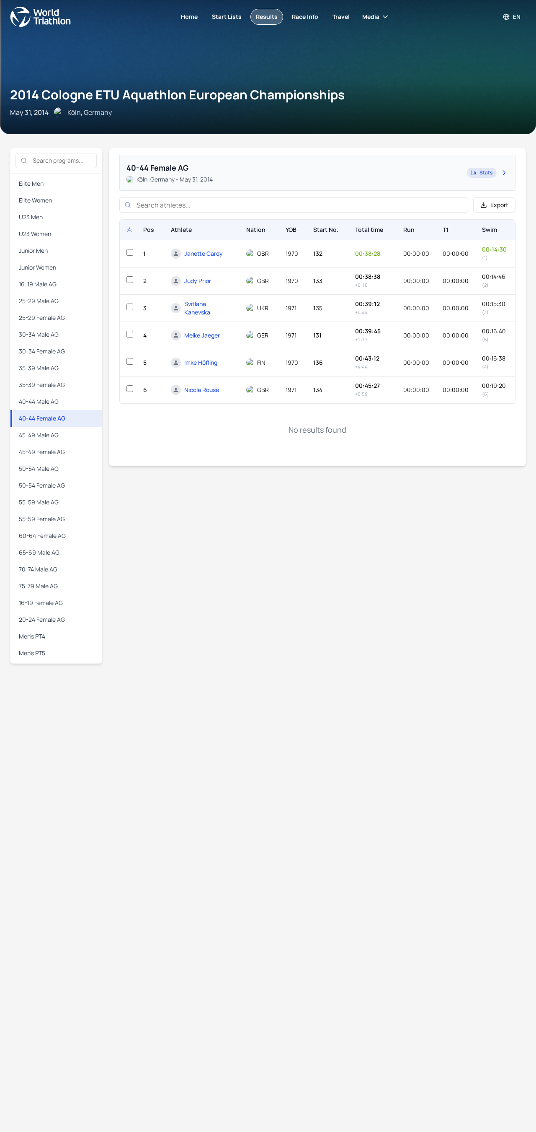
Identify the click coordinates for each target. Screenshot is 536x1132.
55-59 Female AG (42, 519)
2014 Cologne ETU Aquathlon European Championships (177, 94)
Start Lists (227, 17)
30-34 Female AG (42, 351)
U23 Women (35, 234)
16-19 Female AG (41, 603)
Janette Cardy (203, 253)
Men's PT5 (32, 653)
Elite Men (31, 183)
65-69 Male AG (39, 552)
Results (267, 17)
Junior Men (33, 250)
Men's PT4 (32, 636)
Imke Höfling (200, 362)
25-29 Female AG (42, 318)
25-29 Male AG (39, 301)
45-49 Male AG (39, 435)
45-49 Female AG (42, 452)
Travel (341, 17)
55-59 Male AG (39, 502)
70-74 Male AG (38, 569)
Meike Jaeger (202, 335)
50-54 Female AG (42, 485)
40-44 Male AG (39, 401)
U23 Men (31, 217)
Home (189, 17)
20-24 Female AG (42, 619)
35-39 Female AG (42, 385)
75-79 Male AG (38, 586)
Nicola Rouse (201, 390)
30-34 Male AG (39, 334)
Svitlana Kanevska (197, 308)
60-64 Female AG (42, 536)
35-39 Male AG (39, 368)
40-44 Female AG (42, 418)
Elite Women (35, 200)
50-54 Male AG (39, 469)
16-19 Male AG (38, 284)
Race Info (305, 17)
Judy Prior (197, 281)
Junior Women (37, 267)
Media (370, 17)
